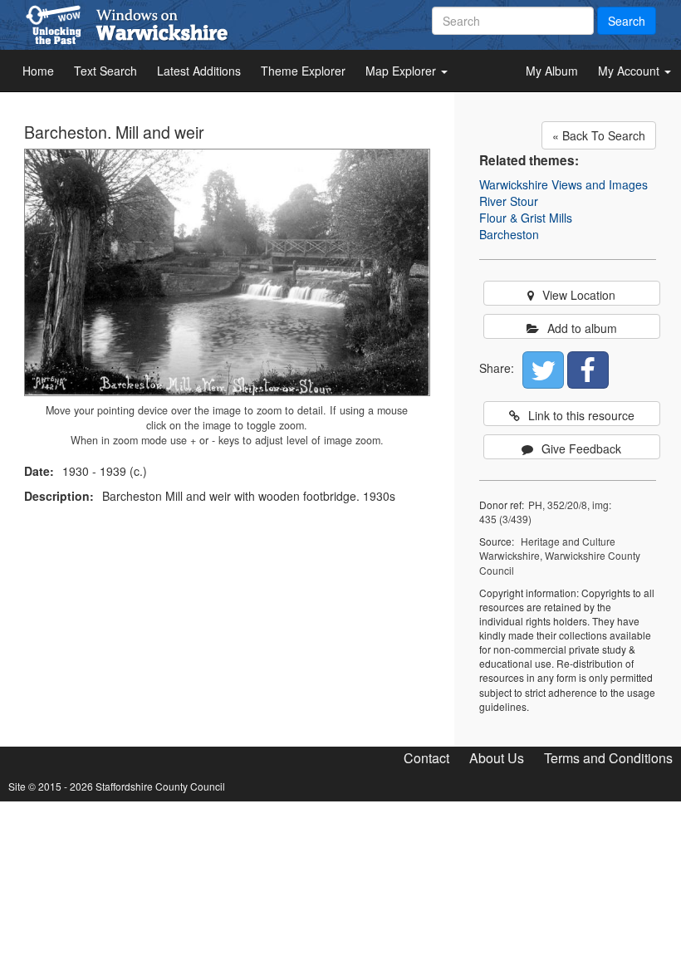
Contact (426, 757)
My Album (552, 70)
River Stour (508, 201)
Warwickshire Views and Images (563, 184)
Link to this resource (581, 415)
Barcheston (509, 234)
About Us (496, 757)
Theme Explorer (303, 70)
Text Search (105, 70)
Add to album (582, 328)
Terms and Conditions (608, 757)
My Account (630, 70)
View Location (578, 295)
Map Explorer (402, 70)
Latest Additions (199, 70)
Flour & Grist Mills (525, 217)
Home (38, 70)
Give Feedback (581, 448)
